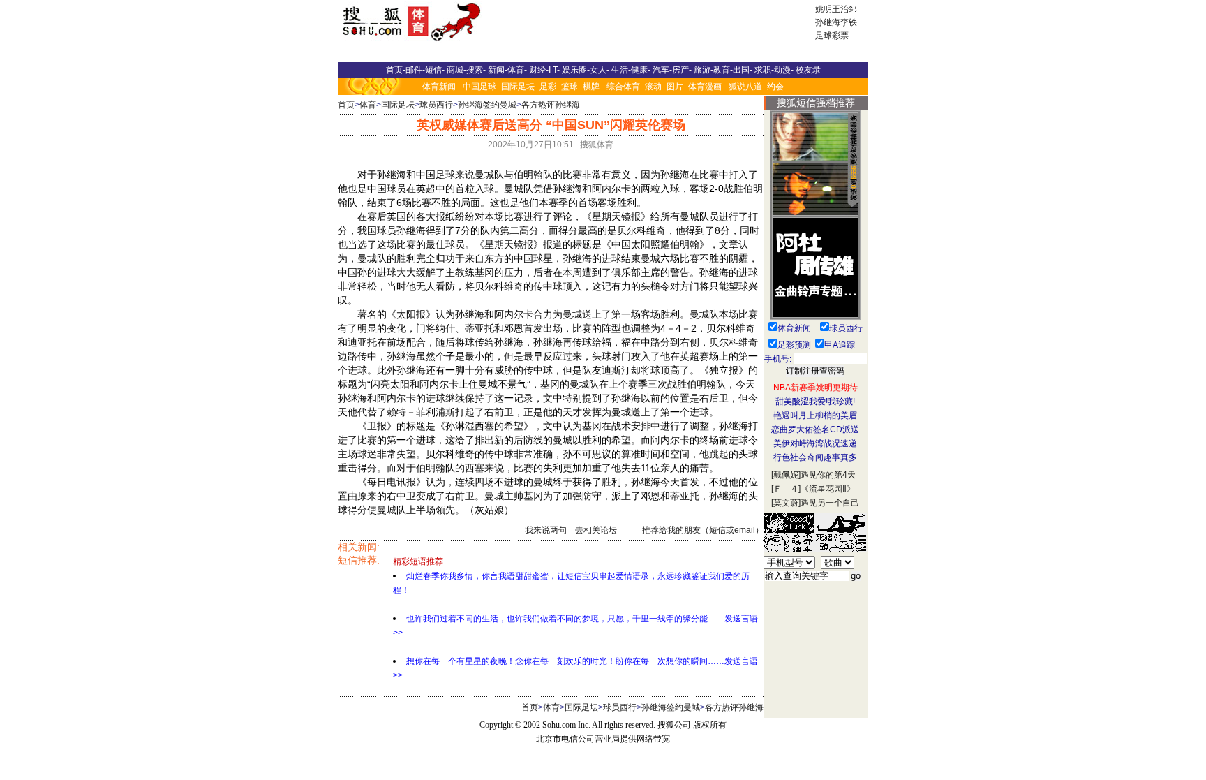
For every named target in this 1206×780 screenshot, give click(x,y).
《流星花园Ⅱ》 (828, 489)
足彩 (547, 86)
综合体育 (623, 86)
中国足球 (479, 86)
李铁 (848, 22)
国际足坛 (518, 86)
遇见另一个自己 (830, 503)
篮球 (569, 86)
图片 (675, 86)
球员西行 (436, 105)
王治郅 (844, 9)
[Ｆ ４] (786, 489)
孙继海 (827, 22)
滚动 (653, 86)
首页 (346, 105)
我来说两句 (546, 530)
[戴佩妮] (786, 475)
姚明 (823, 9)
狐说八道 (745, 86)
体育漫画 (705, 86)
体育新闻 (439, 86)
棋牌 (591, 86)
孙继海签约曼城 (487, 105)
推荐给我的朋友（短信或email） (703, 530)
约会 (775, 86)
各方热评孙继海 (550, 105)
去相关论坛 (596, 530)
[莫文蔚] (786, 503)
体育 (367, 105)
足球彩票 (832, 36)
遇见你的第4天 (828, 475)
